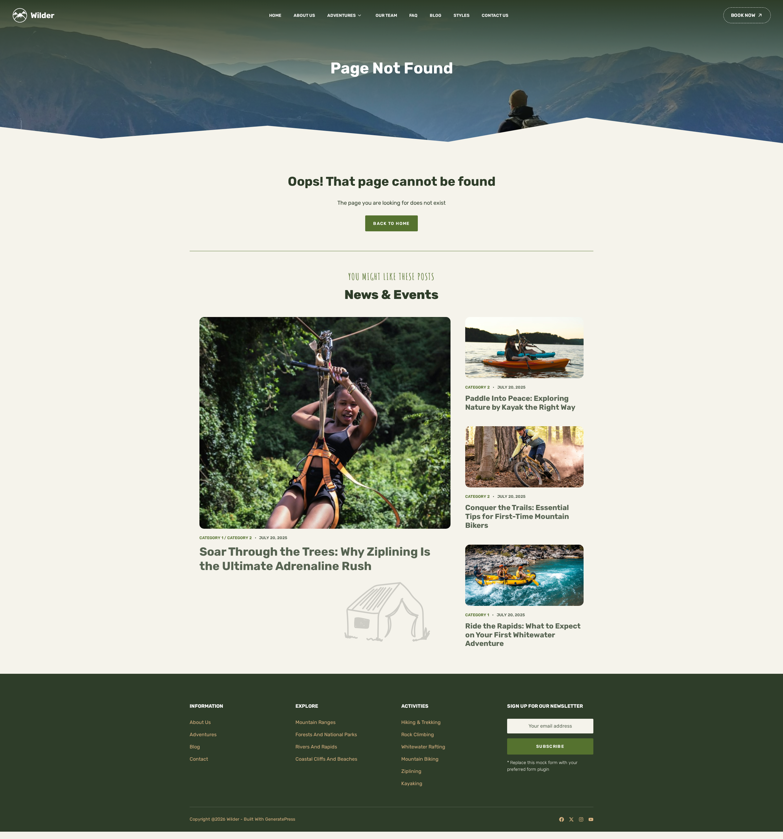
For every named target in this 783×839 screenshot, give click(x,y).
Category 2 (239, 537)
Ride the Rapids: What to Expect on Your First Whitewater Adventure (523, 635)
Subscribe (550, 746)
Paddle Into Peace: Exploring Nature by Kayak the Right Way (520, 403)
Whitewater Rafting (423, 747)
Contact (199, 759)
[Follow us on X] (571, 819)
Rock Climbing (417, 734)
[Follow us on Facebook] (561, 819)
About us (304, 15)
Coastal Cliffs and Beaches (326, 759)
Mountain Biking (420, 759)
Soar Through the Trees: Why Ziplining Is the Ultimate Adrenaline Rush (314, 559)
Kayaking (411, 783)
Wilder (42, 15)
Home (275, 15)
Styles (461, 15)
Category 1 (211, 537)
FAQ (413, 15)
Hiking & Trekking (421, 722)
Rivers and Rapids (316, 747)
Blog (435, 15)
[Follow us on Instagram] (581, 819)
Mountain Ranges (315, 722)
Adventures (341, 15)
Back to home (391, 223)
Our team (386, 15)
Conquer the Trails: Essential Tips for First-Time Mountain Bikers (517, 516)
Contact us (495, 15)
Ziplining (411, 771)
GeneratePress (280, 819)
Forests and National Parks (326, 734)
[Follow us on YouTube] (590, 819)
